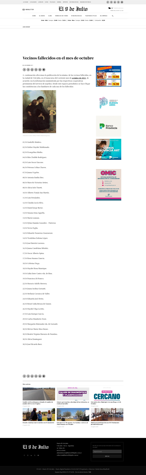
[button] (112, 15)
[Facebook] (107, 2)
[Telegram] (43, 69)
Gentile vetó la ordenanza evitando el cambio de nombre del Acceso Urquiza (38, 403)
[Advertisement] (73, 41)
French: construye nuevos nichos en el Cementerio (38, 422)
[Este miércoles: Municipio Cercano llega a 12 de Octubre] (107, 394)
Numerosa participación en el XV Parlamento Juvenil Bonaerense (105, 423)
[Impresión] (40, 69)
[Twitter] (118, 2)
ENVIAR (107, 456)
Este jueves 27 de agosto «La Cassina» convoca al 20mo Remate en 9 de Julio (72, 423)
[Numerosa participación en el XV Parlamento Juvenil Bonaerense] (107, 414)
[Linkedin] (114, 2)
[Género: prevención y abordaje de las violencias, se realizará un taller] (73, 394)
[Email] (36, 69)
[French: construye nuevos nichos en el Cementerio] (39, 414)
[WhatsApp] (32, 69)
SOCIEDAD (26, 27)
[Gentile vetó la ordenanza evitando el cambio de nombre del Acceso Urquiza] (39, 394)
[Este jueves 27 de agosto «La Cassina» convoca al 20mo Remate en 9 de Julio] (73, 414)
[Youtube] (121, 2)
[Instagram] (111, 2)
